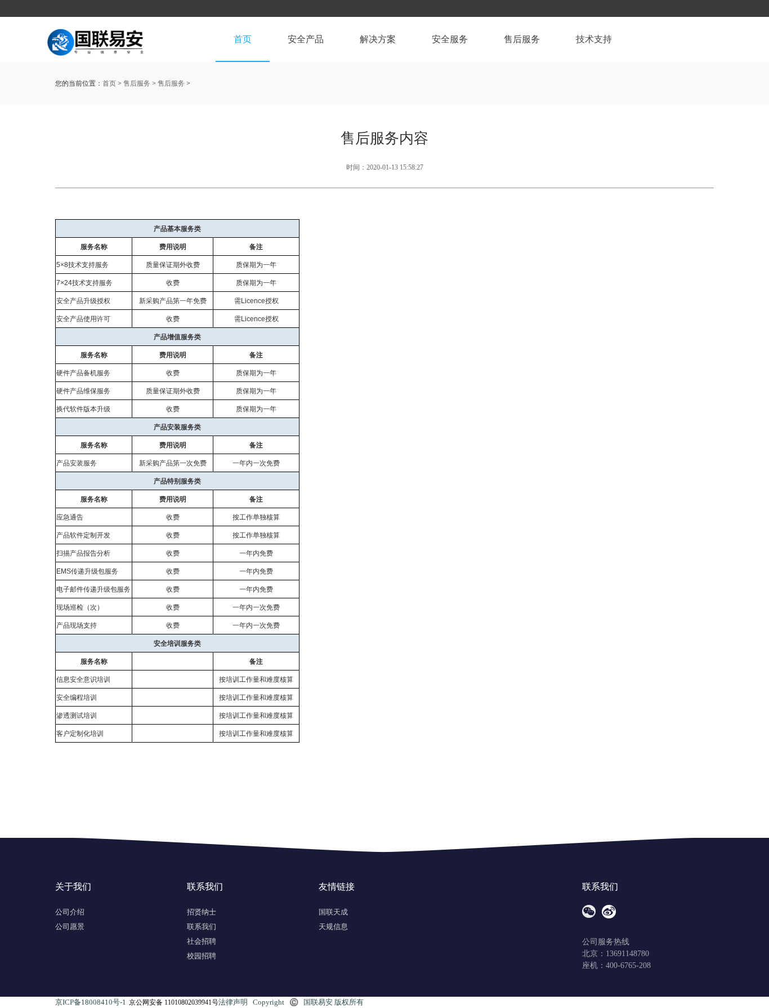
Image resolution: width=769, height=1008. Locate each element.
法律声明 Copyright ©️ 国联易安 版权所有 (291, 1002)
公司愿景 (69, 926)
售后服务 (522, 39)
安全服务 (450, 39)
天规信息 (333, 926)
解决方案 (378, 39)
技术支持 (594, 39)
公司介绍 (69, 912)
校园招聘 (201, 956)
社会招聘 (201, 941)
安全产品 (306, 39)
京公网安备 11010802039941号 (173, 1002)
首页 (243, 39)
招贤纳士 (201, 912)
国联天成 (333, 912)
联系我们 (201, 926)
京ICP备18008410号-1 (90, 1002)
